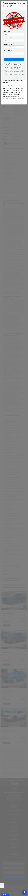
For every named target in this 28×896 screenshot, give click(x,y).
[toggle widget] (24, 892)
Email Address (8, 44)
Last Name (7, 38)
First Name (7, 31)
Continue (7, 59)
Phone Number (8, 50)
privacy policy (13, 64)
